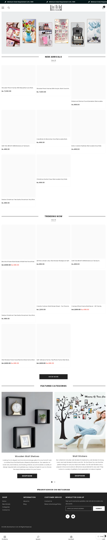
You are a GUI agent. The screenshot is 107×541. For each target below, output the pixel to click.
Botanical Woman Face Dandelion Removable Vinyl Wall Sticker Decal (87, 101)
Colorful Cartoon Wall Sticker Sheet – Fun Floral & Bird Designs (53, 306)
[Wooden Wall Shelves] (27, 422)
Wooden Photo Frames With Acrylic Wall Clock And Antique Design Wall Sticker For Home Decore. (53, 89)
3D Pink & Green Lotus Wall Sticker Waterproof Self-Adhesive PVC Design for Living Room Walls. (53, 261)
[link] (38, 538)
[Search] (9, 7)
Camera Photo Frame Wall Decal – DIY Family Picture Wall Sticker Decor (86, 306)
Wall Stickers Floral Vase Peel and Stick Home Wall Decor (18, 360)
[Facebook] (68, 516)
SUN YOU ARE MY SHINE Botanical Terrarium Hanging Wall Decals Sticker (16, 146)
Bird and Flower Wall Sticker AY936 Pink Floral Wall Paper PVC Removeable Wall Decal (18, 262)
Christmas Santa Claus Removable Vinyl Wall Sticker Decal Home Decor (52, 179)
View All (53, 60)
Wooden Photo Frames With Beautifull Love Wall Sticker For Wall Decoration (17, 88)
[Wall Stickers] (79, 422)
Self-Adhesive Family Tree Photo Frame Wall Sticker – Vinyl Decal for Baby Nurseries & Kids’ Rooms (53, 360)
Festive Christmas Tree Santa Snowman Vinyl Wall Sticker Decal (18, 200)
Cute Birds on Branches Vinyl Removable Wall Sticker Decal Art (52, 139)
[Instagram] (73, 516)
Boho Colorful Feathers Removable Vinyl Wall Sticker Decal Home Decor (86, 146)
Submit (99, 508)
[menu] (3, 7)
